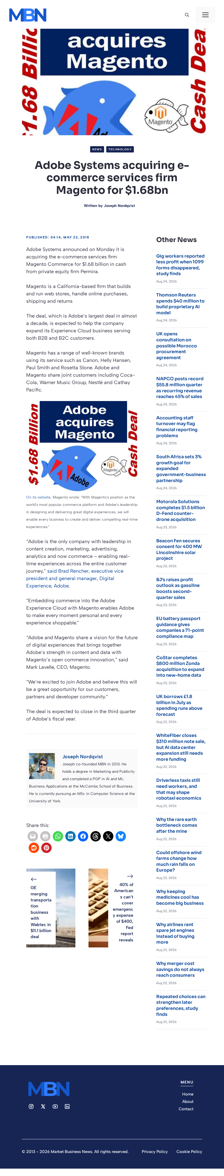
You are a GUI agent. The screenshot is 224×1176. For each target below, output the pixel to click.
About (187, 1101)
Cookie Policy (189, 1151)
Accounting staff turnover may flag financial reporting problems (177, 427)
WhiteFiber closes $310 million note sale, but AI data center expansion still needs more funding (180, 747)
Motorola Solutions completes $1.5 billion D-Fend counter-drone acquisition (180, 510)
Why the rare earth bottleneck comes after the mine (176, 825)
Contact (186, 1108)
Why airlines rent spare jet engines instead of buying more (175, 933)
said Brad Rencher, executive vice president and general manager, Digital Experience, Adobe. (74, 578)
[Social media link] (31, 1106)
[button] (187, 15)
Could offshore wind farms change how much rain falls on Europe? (179, 861)
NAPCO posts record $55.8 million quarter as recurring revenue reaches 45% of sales (180, 387)
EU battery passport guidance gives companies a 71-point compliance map (180, 627)
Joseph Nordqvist (119, 205)
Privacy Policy (155, 1151)
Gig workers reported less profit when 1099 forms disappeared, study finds (180, 265)
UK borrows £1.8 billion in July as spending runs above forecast (179, 705)
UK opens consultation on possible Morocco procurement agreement (176, 345)
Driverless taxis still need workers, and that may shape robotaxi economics (178, 789)
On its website (38, 497)
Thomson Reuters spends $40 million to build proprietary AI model (180, 304)
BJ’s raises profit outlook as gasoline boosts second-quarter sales (178, 588)
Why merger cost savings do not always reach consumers (180, 969)
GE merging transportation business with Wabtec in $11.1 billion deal (41, 912)
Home (187, 1094)
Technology (120, 149)
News (97, 149)
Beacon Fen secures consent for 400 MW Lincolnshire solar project (179, 549)
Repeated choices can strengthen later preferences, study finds (180, 1005)
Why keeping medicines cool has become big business (180, 897)
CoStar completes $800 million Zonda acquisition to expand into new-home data (180, 666)
